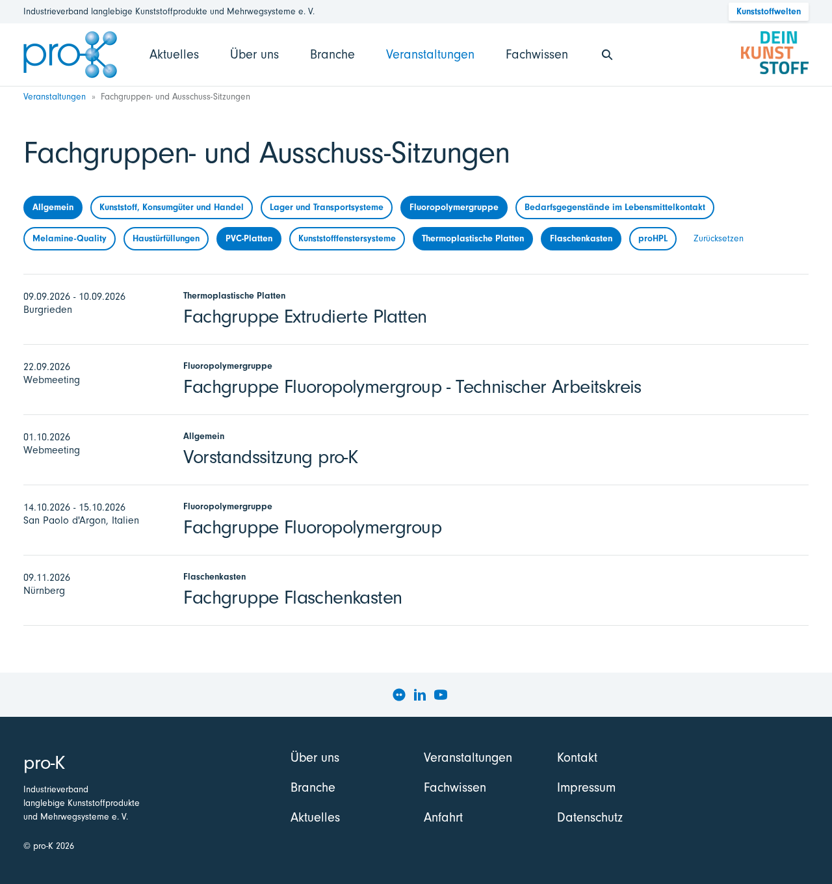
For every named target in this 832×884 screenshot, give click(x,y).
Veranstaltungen (430, 54)
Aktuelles (174, 54)
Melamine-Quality (69, 238)
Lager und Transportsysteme (327, 207)
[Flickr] (399, 694)
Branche (332, 54)
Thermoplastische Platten (473, 238)
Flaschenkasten (581, 238)
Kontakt (577, 757)
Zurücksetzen (719, 238)
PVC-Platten (249, 238)
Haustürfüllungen (166, 238)
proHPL (653, 238)
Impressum (586, 787)
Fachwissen (537, 54)
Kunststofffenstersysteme (347, 238)
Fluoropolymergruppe (454, 207)
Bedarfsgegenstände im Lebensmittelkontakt (615, 207)
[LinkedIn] (419, 694)
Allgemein (52, 207)
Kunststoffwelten (768, 11)
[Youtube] (440, 694)
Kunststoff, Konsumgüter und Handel (171, 207)
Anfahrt (443, 817)
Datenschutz (590, 817)
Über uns (254, 54)
